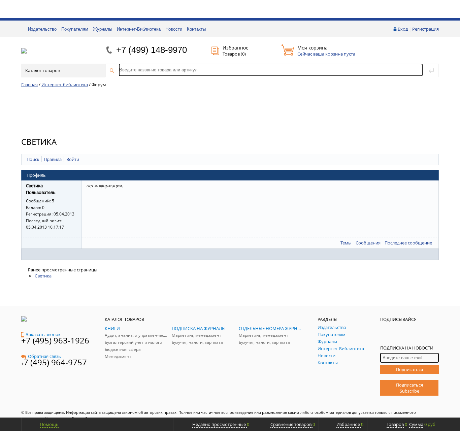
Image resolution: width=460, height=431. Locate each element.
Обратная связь (44, 356)
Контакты (196, 29)
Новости (173, 29)
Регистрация (425, 29)
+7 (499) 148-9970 (151, 50)
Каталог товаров (42, 70)
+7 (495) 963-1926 (55, 340)
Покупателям (74, 29)
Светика (43, 276)
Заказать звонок (43, 334)
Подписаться (409, 369)
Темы (346, 243)
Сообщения (368, 243)
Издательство (42, 29)
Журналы (102, 29)
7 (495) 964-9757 (55, 362)
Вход (403, 29)
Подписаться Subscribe (409, 388)
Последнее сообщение (408, 243)
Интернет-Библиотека (139, 29)
